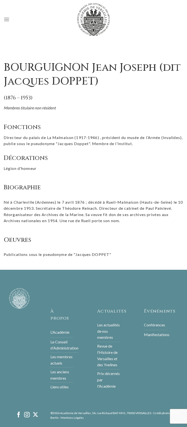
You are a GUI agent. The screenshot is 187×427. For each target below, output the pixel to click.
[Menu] (6, 19)
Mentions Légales (72, 417)
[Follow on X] (35, 415)
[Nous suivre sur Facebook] (18, 415)
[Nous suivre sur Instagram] (27, 415)
